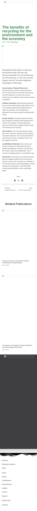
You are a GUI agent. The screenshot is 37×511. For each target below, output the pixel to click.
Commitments (18, 380)
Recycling (14, 42)
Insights (4, 488)
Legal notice (18, 404)
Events (4, 476)
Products (5, 460)
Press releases (18, 385)
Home (19, 367)
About (18, 376)
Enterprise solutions (18, 371)
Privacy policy (18, 409)
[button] (15, 180)
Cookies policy (19, 413)
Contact (18, 389)
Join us (18, 393)
